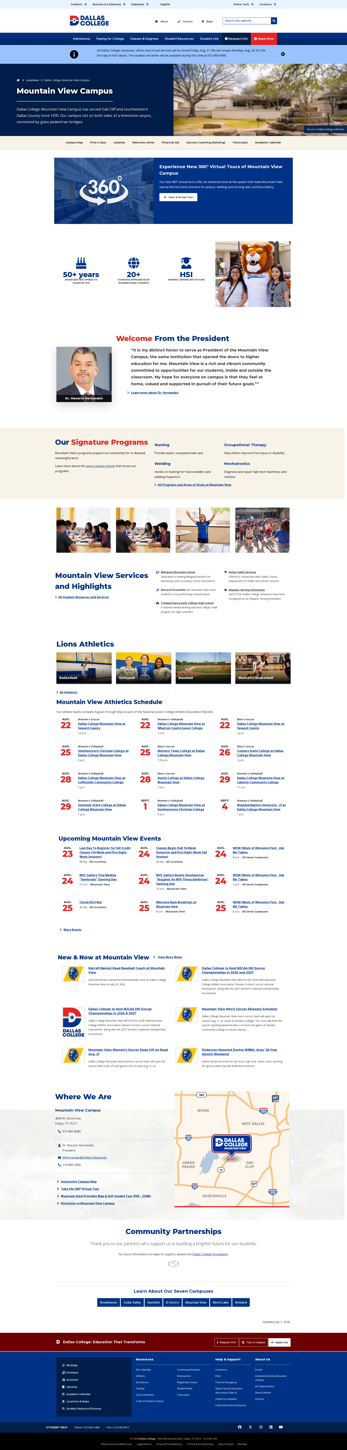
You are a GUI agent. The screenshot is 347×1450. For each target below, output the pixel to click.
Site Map (242, 1444)
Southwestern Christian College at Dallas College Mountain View (103, 753)
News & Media (263, 1392)
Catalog (140, 1388)
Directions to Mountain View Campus (88, 1203)
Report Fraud (226, 1444)
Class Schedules (145, 1394)
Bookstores (142, 1382)
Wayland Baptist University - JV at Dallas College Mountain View (262, 807)
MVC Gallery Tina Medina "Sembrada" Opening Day (104, 877)
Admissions (81, 38)
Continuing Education (188, 1369)
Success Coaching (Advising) (205, 142)
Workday (72, 1365)
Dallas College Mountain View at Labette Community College (261, 780)
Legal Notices (144, 1444)
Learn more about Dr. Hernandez (155, 393)
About (164, 21)
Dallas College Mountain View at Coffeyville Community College (104, 780)
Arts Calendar (143, 1369)
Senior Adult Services (242, 572)
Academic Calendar (268, 142)
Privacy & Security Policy (200, 1444)
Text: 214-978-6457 (117, 1427)
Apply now (281, 1342)
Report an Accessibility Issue (116, 1444)
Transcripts (240, 142)
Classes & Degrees (144, 38)
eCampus (72, 1372)
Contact (187, 21)
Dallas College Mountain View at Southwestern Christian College (184, 807)
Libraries (119, 142)
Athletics (140, 1376)
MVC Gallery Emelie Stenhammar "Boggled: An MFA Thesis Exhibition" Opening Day (182, 879)
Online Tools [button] (241, 4)
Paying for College (110, 38)
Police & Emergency (226, 1382)
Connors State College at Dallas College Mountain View (260, 753)
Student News (184, 1388)
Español (165, 4)
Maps (209, 21)
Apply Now (265, 38)
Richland (241, 1302)
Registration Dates (187, 1382)
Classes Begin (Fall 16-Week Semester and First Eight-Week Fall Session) (181, 852)
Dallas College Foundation (210, 1254)
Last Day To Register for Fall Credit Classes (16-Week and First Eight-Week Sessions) (105, 852)
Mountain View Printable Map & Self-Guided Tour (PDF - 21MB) (106, 1196)
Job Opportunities (264, 1386)
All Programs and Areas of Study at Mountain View (194, 485)
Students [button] (77, 4)
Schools (259, 1399)
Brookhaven (108, 1302)
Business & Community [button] (107, 4)
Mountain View (195, 1302)
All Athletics (68, 692)
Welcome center (143, 142)
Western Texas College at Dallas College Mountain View (181, 753)
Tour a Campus (255, 1342)
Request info (228, 1342)
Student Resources (179, 38)
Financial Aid (170, 142)
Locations (32, 80)
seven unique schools (100, 466)
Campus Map (74, 142)
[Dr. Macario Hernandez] (84, 374)
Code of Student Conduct (149, 1401)
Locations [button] (266, 4)
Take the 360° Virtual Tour (80, 1189)
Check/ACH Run (97, 902)
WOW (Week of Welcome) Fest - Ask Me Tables (258, 850)
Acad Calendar (79, 1394)
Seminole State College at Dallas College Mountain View (102, 807)
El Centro (172, 1302)
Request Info (238, 38)
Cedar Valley (132, 1302)
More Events (73, 930)
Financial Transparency (169, 1444)
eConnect (72, 1379)
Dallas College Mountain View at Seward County (101, 726)
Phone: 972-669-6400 (87, 1427)
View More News (170, 957)
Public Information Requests (230, 1405)
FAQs (218, 1376)
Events (259, 1369)
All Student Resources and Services (83, 597)
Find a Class (98, 142)
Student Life (209, 38)
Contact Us (221, 1369)
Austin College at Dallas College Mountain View (181, 780)
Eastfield (153, 1302)
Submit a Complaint (226, 1399)
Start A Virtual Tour (180, 197)
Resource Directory (84, 1408)
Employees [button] (138, 4)
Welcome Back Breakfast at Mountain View (176, 904)
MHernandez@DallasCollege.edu (84, 1158)
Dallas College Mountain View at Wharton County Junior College (183, 726)
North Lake (221, 1302)
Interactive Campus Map (79, 1182)
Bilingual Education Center (178, 572)
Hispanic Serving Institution (247, 590)
